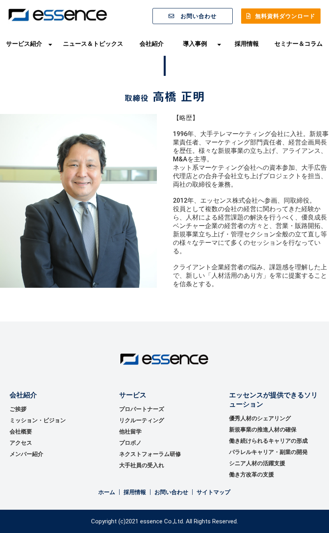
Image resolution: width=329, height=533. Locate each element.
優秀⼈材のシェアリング (260, 418)
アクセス (21, 442)
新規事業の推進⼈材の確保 (263, 429)
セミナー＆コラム (298, 43)
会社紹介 (152, 43)
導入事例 (195, 43)
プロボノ (130, 442)
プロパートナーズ (141, 409)
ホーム (106, 492)
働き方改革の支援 (251, 474)
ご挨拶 (18, 409)
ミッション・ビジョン (38, 420)
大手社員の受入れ (141, 465)
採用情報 (247, 43)
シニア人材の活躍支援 (257, 463)
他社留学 (130, 431)
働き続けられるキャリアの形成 (268, 440)
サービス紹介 (24, 43)
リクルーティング (141, 420)
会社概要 (21, 431)
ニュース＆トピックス (93, 43)
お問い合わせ (199, 16)
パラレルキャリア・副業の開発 (268, 452)
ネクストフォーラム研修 (150, 454)
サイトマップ (213, 492)
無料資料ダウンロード (285, 16)
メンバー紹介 (26, 454)
